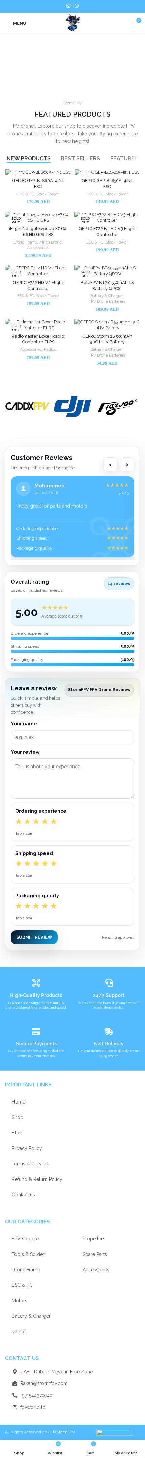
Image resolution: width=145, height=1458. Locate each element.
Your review (25, 752)
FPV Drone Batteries (107, 301)
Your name (24, 723)
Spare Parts (95, 1254)
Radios (50, 349)
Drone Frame (25, 242)
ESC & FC (25, 194)
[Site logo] (72, 22)
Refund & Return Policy (37, 1179)
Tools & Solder (28, 1254)
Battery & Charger (106, 295)
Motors (19, 1300)
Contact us (23, 1194)
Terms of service (30, 1163)
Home (18, 1102)
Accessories (38, 247)
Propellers (94, 1238)
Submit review (34, 937)
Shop (17, 1117)
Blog (17, 1132)
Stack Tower (47, 194)
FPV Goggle (25, 1238)
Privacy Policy (27, 1148)
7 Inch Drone (50, 242)
